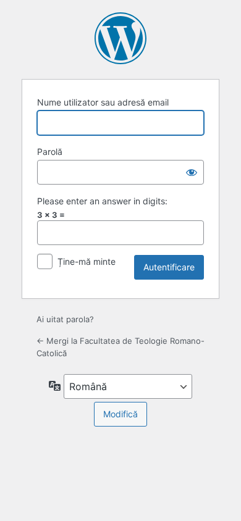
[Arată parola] (191, 172)
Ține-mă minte (86, 261)
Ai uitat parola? (65, 319)
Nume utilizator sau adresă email (103, 102)
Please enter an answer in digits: (102, 201)
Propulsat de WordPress (120, 38)
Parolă (49, 151)
